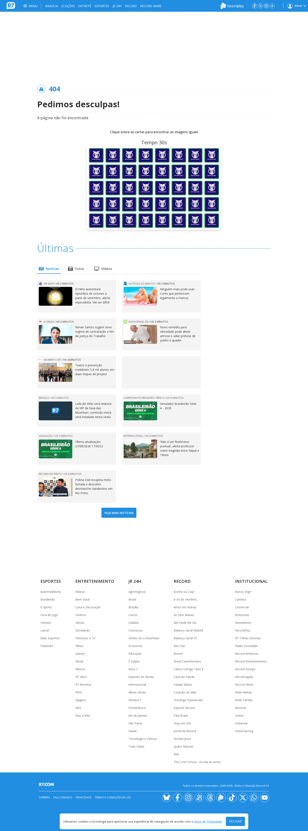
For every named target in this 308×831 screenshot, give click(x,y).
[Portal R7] (11, 5)
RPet (78, 692)
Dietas (79, 623)
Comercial (242, 607)
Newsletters (243, 623)
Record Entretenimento (251, 661)
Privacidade (83, 797)
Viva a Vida (82, 715)
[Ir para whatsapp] (253, 797)
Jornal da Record (185, 731)
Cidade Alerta (183, 685)
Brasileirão (47, 599)
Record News (150, 6)
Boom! (178, 654)
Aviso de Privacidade (208, 821)
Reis (176, 754)
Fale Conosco (62, 797)
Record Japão (244, 677)
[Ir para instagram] (266, 5)
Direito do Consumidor (143, 638)
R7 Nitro (81, 677)
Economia (135, 646)
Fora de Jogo (49, 615)
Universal (241, 723)
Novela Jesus (182, 739)
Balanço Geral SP (185, 638)
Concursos (135, 630)
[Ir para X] (260, 5)
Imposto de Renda (141, 677)
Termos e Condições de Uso (113, 797)
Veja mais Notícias (118, 513)
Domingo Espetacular (188, 700)
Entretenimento (94, 581)
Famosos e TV (85, 638)
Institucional (251, 581)
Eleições (68, 6)
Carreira (240, 599)
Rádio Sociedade (246, 646)
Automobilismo (50, 592)
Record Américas (246, 654)
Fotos (79, 268)
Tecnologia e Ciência (142, 739)
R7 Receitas (83, 685)
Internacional (137, 685)
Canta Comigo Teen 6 (188, 669)
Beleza (80, 592)
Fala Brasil (181, 715)
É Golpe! (134, 661)
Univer (239, 715)
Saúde (132, 731)
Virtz (78, 708)
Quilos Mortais (184, 746)
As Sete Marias (184, 615)
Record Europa (245, 669)
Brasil (132, 599)
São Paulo (135, 723)
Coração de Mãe (185, 692)
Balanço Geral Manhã (188, 630)
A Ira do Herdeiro (185, 599)
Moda (79, 661)
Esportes (101, 6)
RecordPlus (242, 630)
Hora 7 (133, 669)
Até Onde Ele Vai (185, 623)
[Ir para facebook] (254, 5)
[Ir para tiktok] (232, 797)
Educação (135, 654)
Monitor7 (134, 700)
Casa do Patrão (184, 677)
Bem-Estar (82, 599)
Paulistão (46, 646)
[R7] (47, 784)
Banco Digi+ (243, 592)
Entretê (84, 6)
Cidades (133, 623)
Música (80, 669)
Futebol (45, 623)
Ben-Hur (179, 646)
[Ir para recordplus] (221, 797)
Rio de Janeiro (137, 715)
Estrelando (82, 630)
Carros (132, 615)
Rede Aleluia (243, 692)
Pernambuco (137, 708)
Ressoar (240, 708)
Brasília (51, 6)
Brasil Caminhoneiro (187, 661)
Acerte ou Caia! (184, 592)
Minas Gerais (137, 692)
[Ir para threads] (210, 797)
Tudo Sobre (136, 746)
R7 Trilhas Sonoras (248, 638)
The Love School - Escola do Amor (197, 762)
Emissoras (242, 615)
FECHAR (235, 821)
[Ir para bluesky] (166, 797)
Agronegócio (137, 592)
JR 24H (117, 6)
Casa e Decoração (88, 607)
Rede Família (243, 700)
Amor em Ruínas (185, 607)
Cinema (80, 615)
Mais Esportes (50, 638)
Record (131, 6)
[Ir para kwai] (199, 797)
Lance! (44, 630)
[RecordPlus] (232, 5)
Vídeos (106, 268)
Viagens (80, 700)
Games (80, 654)
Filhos (79, 646)
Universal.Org (244, 731)
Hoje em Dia (182, 723)
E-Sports (46, 607)
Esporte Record (184, 708)
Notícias (52, 268)
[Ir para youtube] (264, 797)
